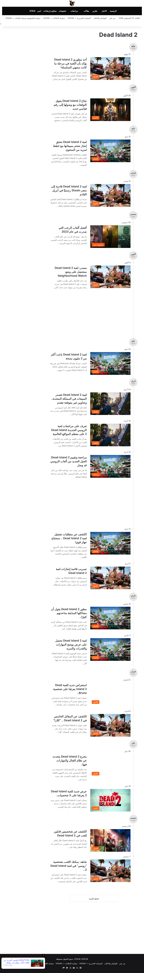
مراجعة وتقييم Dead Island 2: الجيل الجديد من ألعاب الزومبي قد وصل (68, 461)
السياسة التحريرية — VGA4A (79, 18)
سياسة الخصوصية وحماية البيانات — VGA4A (22, 18)
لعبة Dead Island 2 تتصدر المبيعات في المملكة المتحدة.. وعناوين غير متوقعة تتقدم (69, 398)
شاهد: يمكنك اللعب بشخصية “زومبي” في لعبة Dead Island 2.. (68, 865)
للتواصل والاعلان (100, 18)
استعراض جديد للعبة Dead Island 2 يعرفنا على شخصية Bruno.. (70, 689)
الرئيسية (113, 11)
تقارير (94, 11)
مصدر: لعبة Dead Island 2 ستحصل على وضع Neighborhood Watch (71, 271)
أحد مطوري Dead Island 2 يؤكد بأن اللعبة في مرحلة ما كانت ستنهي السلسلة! (70, 63)
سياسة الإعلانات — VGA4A (54, 18)
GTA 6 (32, 11)
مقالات (86, 11)
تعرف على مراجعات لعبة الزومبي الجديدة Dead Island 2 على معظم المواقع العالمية (69, 430)
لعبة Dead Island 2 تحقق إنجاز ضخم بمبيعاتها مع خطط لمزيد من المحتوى (70, 145)
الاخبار (104, 11)
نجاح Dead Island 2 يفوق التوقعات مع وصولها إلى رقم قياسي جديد (70, 104)
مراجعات (74, 11)
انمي (39, 11)
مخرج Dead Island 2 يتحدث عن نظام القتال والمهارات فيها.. (70, 760)
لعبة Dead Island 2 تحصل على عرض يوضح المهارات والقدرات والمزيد (71, 644)
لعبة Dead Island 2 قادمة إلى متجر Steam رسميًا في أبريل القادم (69, 190)
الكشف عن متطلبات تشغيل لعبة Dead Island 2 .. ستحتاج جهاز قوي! (69, 538)
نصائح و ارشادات (50, 11)
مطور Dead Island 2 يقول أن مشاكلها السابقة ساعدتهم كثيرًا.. (69, 613)
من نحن (112, 18)
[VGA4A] (72, 3)
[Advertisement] (86, 312)
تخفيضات (62, 11)
